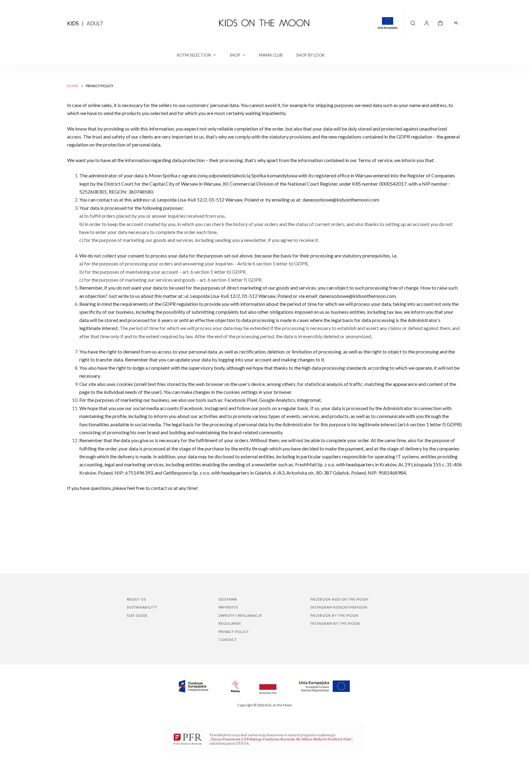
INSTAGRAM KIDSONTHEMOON (338, 607)
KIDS (73, 23)
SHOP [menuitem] (235, 55)
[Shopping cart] (440, 23)
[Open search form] (413, 23)
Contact (228, 640)
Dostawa (228, 599)
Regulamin (230, 623)
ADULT (95, 23)
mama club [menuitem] (271, 55)
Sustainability (142, 607)
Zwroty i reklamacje (240, 615)
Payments (228, 607)
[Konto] (426, 23)
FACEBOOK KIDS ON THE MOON (339, 599)
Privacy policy (234, 632)
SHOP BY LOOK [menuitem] (310, 55)
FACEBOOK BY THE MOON (334, 615)
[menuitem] (456, 23)
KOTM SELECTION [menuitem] (194, 55)
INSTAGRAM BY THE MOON (335, 623)
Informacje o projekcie (389, 23)
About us (136, 599)
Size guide (137, 615)
